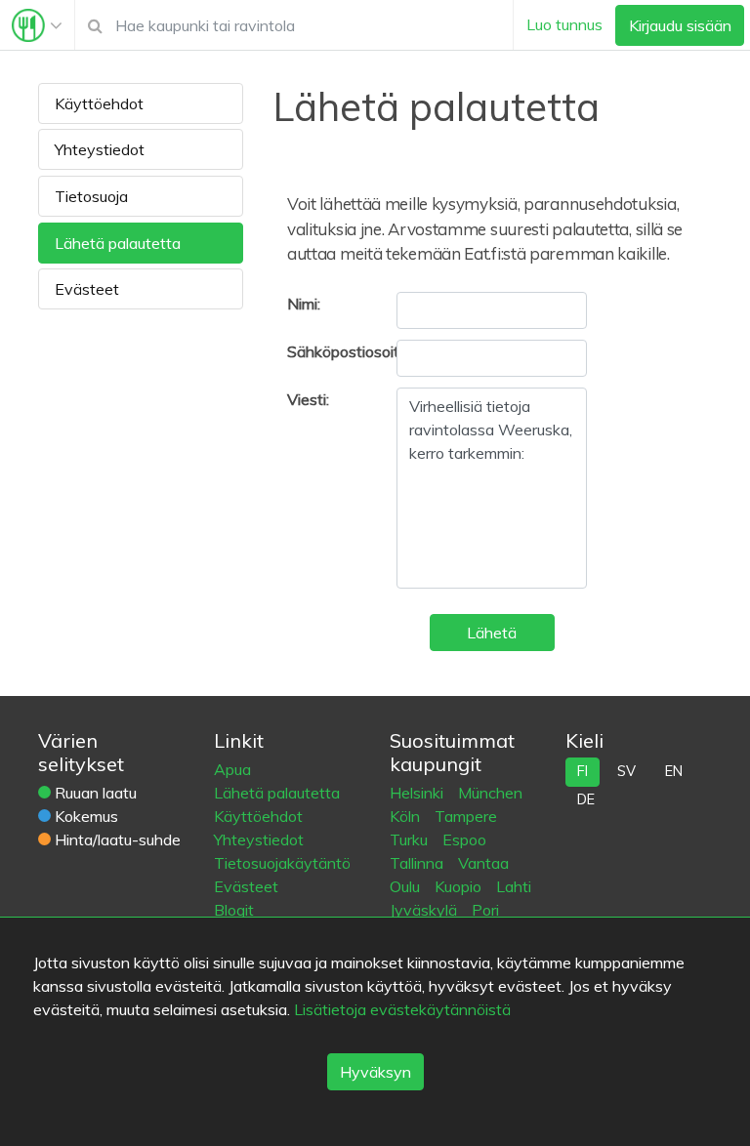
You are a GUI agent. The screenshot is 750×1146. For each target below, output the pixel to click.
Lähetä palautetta (118, 243)
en (674, 771)
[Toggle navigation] (37, 25)
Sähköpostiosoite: (327, 351)
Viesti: (308, 399)
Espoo (464, 839)
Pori (485, 910)
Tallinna (418, 863)
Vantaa (483, 863)
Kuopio (460, 886)
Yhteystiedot (100, 149)
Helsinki (418, 792)
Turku (411, 839)
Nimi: (303, 303)
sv (626, 771)
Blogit (234, 910)
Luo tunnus (564, 24)
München (490, 792)
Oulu (407, 886)
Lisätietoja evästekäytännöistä (402, 1009)
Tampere (466, 816)
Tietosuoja (91, 196)
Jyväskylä (425, 910)
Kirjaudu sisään (680, 25)
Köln (407, 816)
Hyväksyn (375, 1072)
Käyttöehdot (99, 103)
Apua (232, 769)
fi (582, 771)
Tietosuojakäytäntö (282, 863)
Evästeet (87, 289)
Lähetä (492, 632)
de (586, 799)
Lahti (513, 886)
